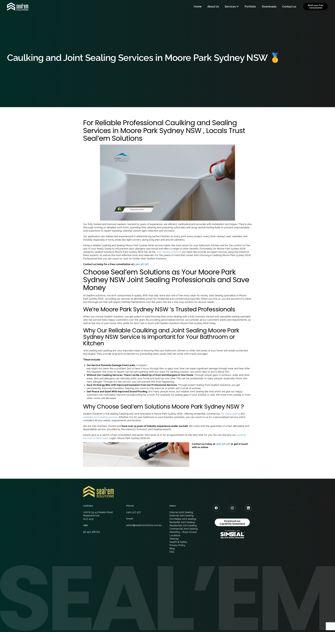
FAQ (171, 551)
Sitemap (174, 538)
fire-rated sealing (230, 413)
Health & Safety (178, 542)
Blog (172, 548)
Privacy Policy (177, 545)
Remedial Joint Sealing (182, 522)
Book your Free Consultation (315, 6)
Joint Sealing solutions (168, 252)
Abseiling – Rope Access (183, 532)
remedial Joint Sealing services (100, 417)
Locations (174, 535)
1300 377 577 (141, 264)
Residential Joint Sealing (183, 525)
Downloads (269, 6)
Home (198, 6)
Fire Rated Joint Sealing (182, 519)
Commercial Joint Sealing (183, 528)
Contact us (289, 6)
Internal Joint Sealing (181, 512)
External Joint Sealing (181, 515)
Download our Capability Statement (232, 522)
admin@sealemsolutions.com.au (143, 525)
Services (230, 6)
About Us (213, 6)
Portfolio (250, 6)
